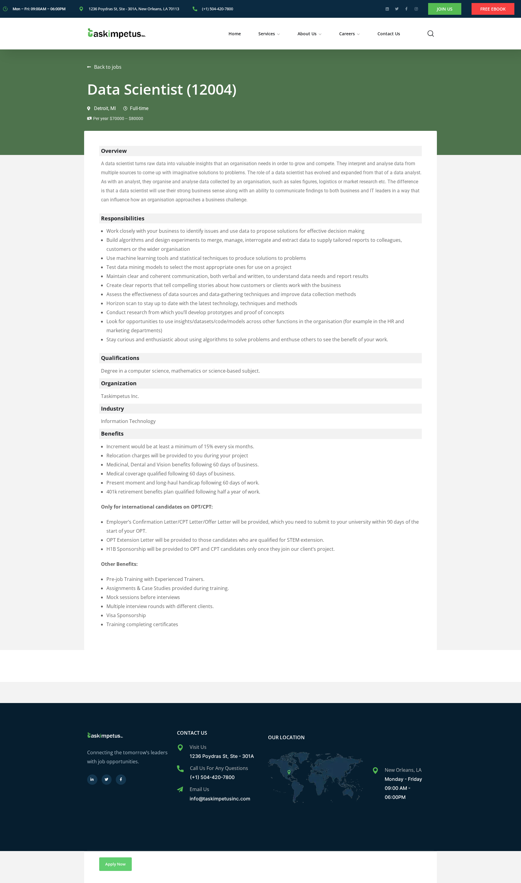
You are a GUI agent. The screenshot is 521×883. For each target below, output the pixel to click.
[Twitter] (397, 9)
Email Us (199, 789)
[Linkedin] (387, 9)
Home (235, 33)
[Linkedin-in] (92, 779)
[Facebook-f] (406, 9)
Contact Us (388, 33)
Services (266, 33)
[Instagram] (416, 9)
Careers (347, 33)
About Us (307, 33)
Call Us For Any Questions (219, 768)
